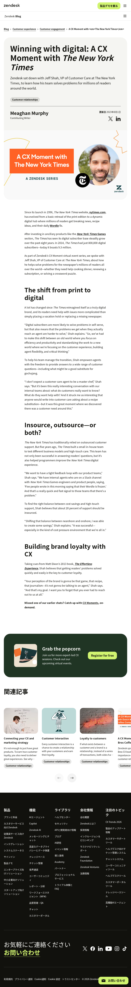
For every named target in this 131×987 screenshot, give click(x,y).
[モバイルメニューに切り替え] (124, 5)
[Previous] (59, 777)
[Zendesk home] (12, 6)
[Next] (71, 777)
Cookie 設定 (54, 979)
